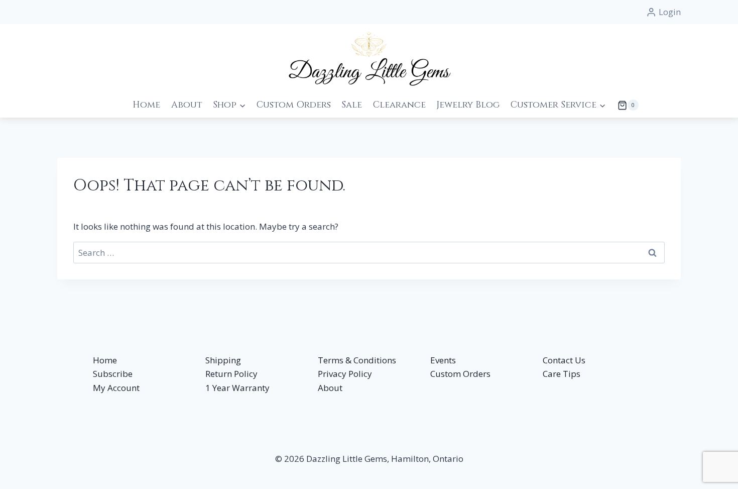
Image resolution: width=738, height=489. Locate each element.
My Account (116, 388)
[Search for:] (369, 252)
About (186, 105)
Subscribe (113, 373)
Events (443, 360)
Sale (351, 105)
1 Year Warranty (237, 388)
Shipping (223, 360)
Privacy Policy (345, 373)
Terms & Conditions (357, 360)
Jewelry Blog (468, 105)
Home (146, 105)
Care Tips (561, 373)
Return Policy (231, 373)
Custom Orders (294, 105)
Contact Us (564, 360)
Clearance (399, 105)
